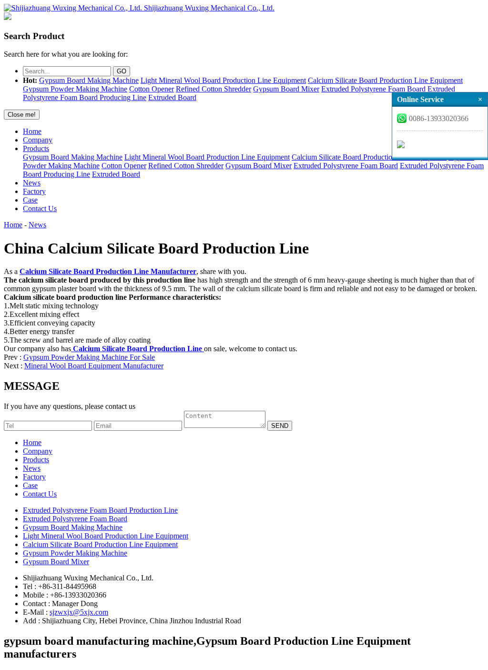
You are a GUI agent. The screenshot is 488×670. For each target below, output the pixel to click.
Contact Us (40, 208)
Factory (34, 191)
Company (37, 140)
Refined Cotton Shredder (213, 89)
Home (32, 131)
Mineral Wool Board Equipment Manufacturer (93, 366)
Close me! (22, 114)
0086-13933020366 (438, 118)
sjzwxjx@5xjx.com (79, 612)
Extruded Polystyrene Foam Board (373, 89)
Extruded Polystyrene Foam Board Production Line (100, 510)
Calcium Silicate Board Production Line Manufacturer (108, 271)
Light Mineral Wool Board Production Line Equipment (223, 80)
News (32, 183)
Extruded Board (172, 97)
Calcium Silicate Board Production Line (137, 349)
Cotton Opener (151, 89)
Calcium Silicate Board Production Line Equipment (385, 80)
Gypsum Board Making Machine (89, 80)
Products (36, 148)
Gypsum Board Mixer (286, 89)
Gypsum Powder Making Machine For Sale (89, 357)
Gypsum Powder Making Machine (75, 89)
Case (30, 200)
